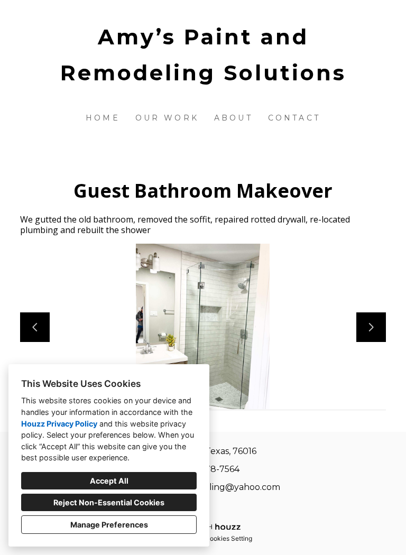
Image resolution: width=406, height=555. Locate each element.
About (233, 118)
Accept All (109, 480)
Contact (294, 118)
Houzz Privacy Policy (59, 423)
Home (103, 118)
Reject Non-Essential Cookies (108, 502)
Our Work (167, 118)
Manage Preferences (109, 524)
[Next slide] (371, 327)
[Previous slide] (35, 327)
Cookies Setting (228, 538)
